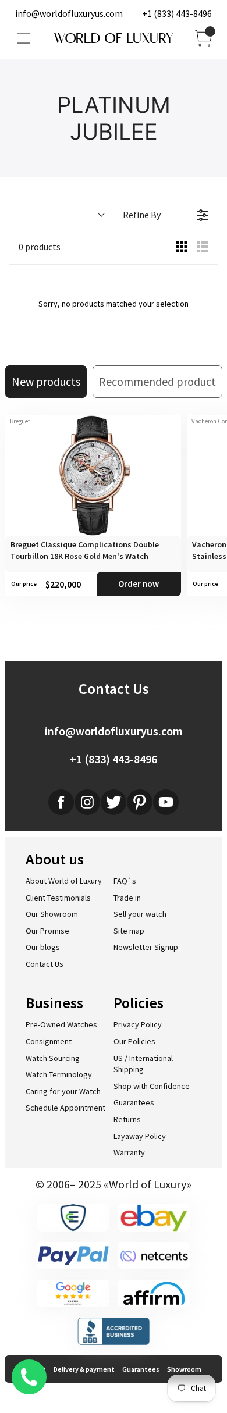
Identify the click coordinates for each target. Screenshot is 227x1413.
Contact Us (44, 964)
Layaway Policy (140, 1136)
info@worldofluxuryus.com (69, 13)
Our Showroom (52, 914)
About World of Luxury (64, 880)
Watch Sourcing (53, 1058)
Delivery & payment (84, 1369)
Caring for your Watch (63, 1091)
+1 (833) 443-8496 (177, 13)
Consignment (49, 1041)
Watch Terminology (59, 1074)
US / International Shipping (143, 1064)
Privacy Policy (138, 1024)
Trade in (127, 897)
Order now (138, 583)
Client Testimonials (58, 897)
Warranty (129, 1152)
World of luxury (113, 38)
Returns (127, 1119)
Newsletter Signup (146, 947)
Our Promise (47, 931)
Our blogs (43, 947)
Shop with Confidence (152, 1086)
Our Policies (134, 1041)
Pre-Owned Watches (61, 1024)
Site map (129, 931)
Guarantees (134, 1102)
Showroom (184, 1369)
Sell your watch (140, 914)
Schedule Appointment (65, 1107)
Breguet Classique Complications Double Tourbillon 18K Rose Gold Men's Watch (84, 550)
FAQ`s (125, 880)
